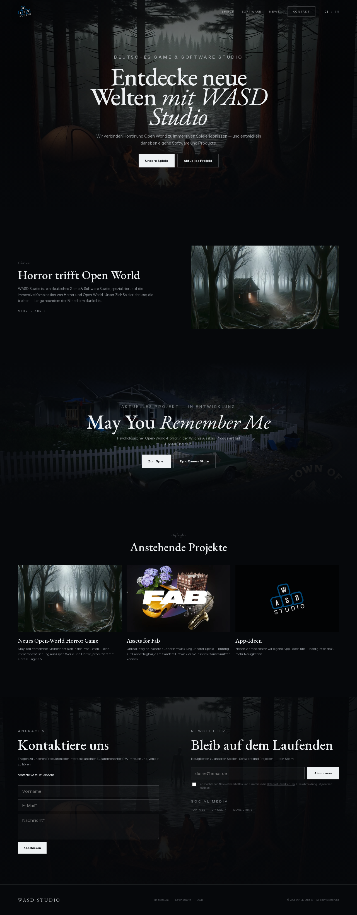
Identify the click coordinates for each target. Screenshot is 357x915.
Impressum (161, 899)
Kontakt (301, 11)
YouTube (198, 809)
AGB (200, 899)
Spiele (228, 11)
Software (251, 11)
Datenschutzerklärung (281, 784)
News (274, 11)
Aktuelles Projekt (198, 161)
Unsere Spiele (156, 161)
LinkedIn (219, 809)
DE (326, 11)
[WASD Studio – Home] (24, 11)
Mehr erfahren (32, 311)
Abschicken (32, 848)
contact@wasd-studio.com (36, 775)
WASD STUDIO (39, 900)
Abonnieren (323, 773)
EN (337, 11)
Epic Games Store (194, 461)
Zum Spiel (156, 461)
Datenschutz (183, 899)
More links (243, 809)
